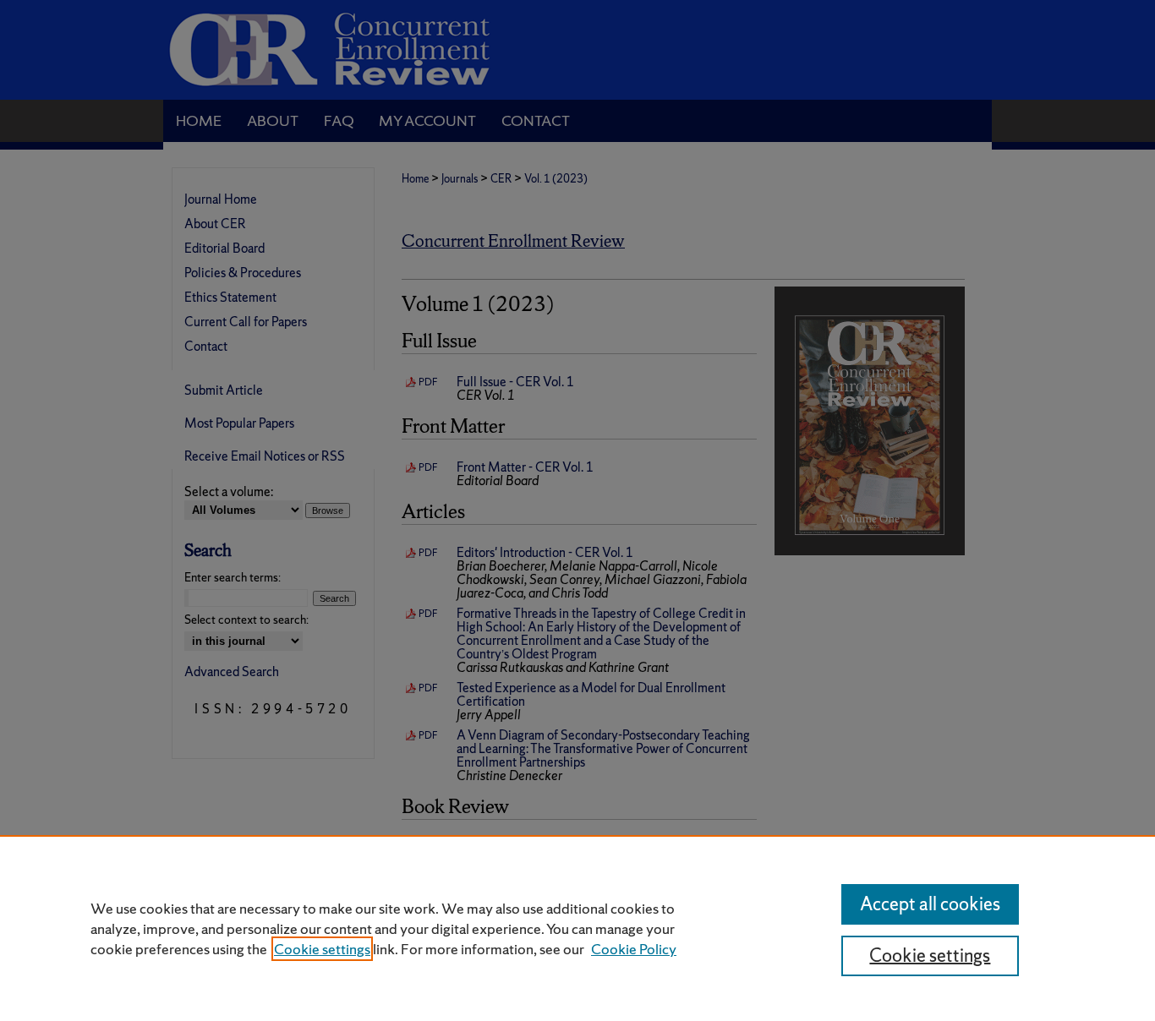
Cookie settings (322, 948)
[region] (577, 928)
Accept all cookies (930, 904)
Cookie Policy (633, 948)
